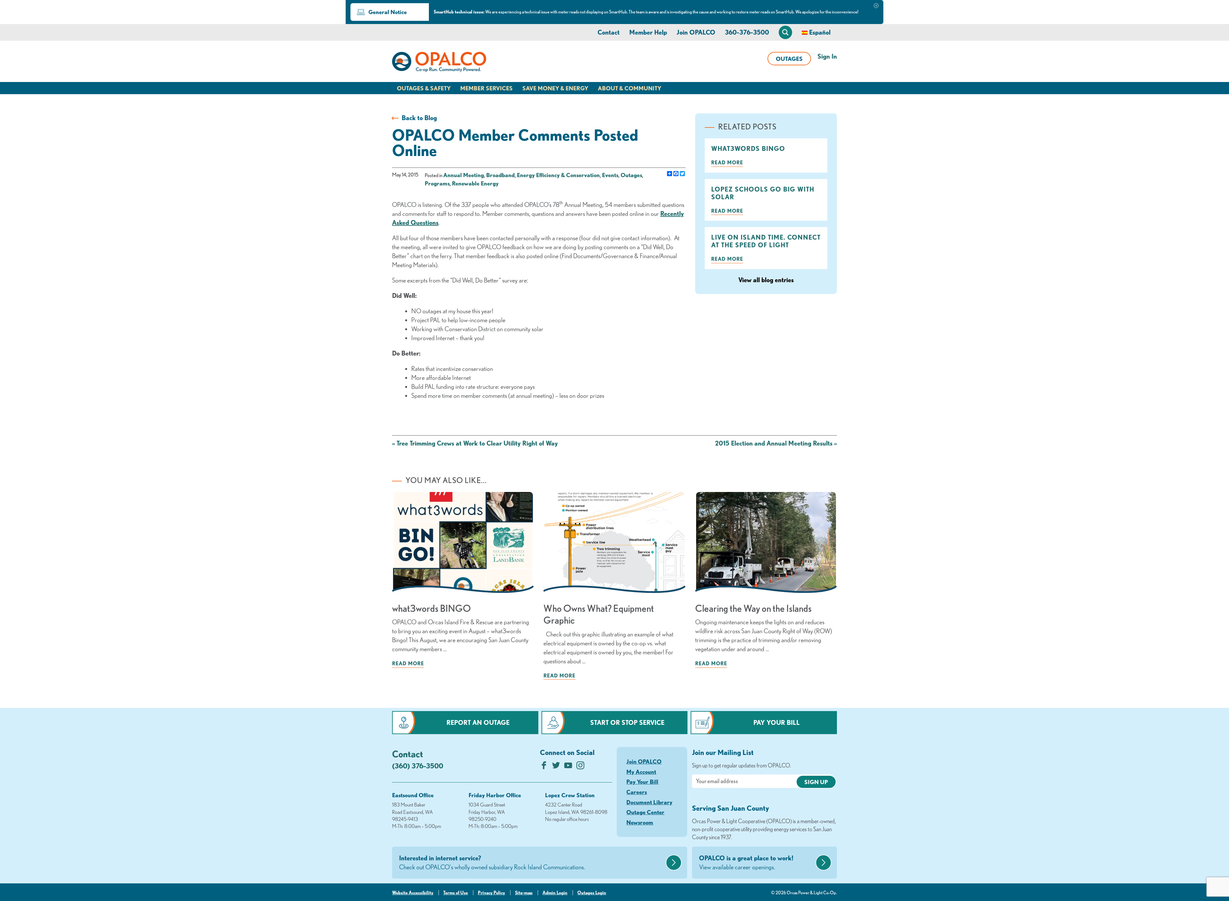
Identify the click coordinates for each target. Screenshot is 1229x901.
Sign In (827, 56)
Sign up (816, 782)
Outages (789, 58)
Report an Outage (478, 722)
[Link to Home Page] (439, 63)
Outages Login (591, 892)
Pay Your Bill (776, 722)
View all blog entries (766, 279)
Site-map (524, 892)
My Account (641, 771)
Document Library (649, 802)
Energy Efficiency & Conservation (558, 175)
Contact (609, 32)
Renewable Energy (475, 183)
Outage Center (645, 812)
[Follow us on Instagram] (580, 767)
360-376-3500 (747, 32)
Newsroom (639, 822)
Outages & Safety (424, 88)
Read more (727, 162)
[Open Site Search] (785, 32)
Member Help (648, 32)
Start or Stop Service (627, 722)
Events (610, 175)
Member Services (486, 88)
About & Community (629, 88)
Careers (636, 792)
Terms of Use (455, 892)
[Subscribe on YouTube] (568, 767)
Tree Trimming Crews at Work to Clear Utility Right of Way (475, 443)
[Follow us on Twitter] (556, 767)
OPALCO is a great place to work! (746, 862)
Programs (437, 183)
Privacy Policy (491, 892)
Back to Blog (419, 117)
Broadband (500, 175)
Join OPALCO (696, 32)
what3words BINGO (748, 148)
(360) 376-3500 (417, 766)
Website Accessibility (412, 892)
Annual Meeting (463, 175)
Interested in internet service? (492, 862)
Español (820, 32)
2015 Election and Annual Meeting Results (776, 443)
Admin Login (554, 892)
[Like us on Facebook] (544, 767)
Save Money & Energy (555, 88)
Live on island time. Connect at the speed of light (766, 241)
